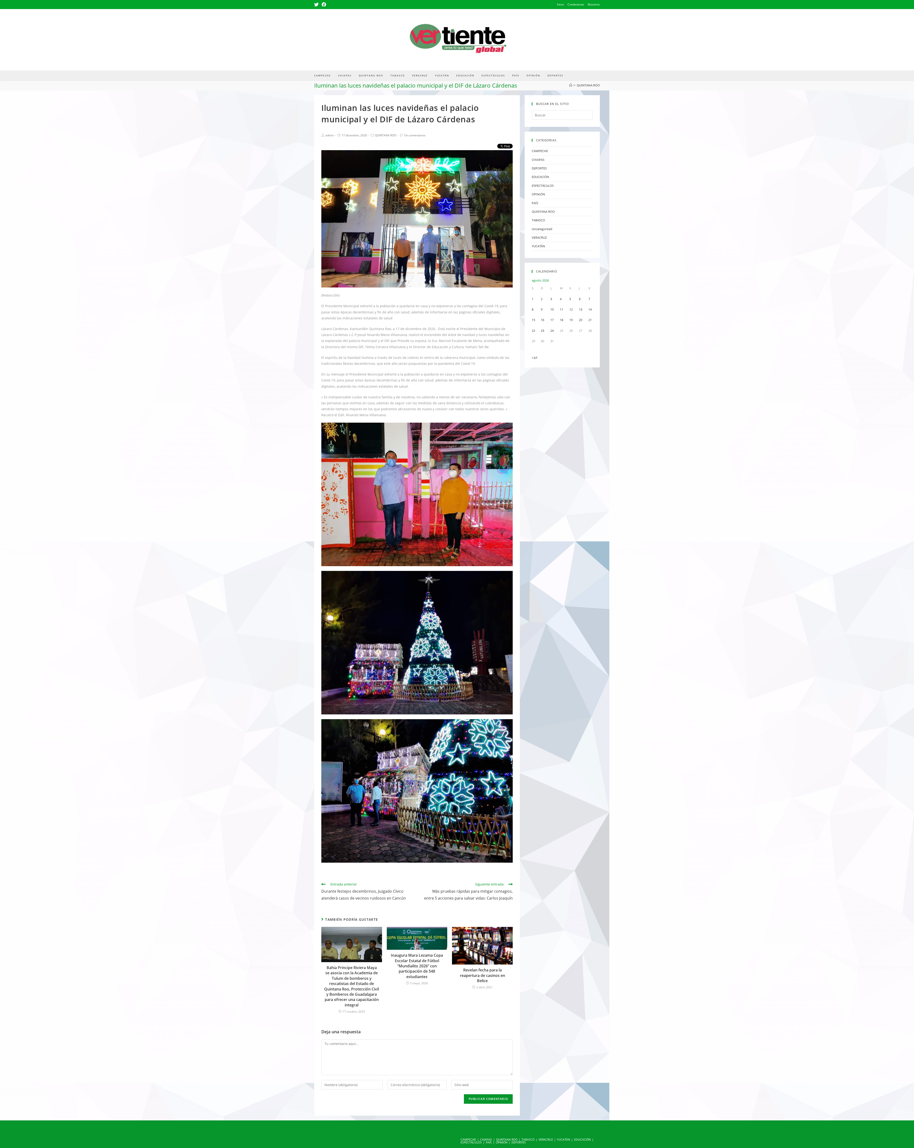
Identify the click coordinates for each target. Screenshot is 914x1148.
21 (590, 320)
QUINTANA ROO (385, 135)
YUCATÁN (538, 246)
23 (542, 330)
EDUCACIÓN (540, 177)
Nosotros (594, 4)
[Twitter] (317, 4)
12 (571, 309)
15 (533, 320)
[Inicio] (570, 85)
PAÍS (535, 203)
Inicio (560, 4)
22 (533, 330)
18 (561, 320)
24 (552, 330)
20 (580, 320)
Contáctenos (575, 4)
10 (552, 309)
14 (590, 309)
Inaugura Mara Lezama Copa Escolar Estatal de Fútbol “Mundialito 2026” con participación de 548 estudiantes (417, 966)
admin (329, 135)
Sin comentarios (415, 135)
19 (571, 320)
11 (561, 309)
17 (552, 320)
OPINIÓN (538, 194)
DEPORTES (539, 168)
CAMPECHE (540, 151)
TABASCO (538, 220)
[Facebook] (324, 4)
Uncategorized (542, 229)
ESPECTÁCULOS (543, 185)
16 (542, 320)
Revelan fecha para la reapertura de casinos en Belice (482, 975)
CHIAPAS (538, 160)
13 (580, 309)
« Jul (534, 357)
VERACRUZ (539, 237)
